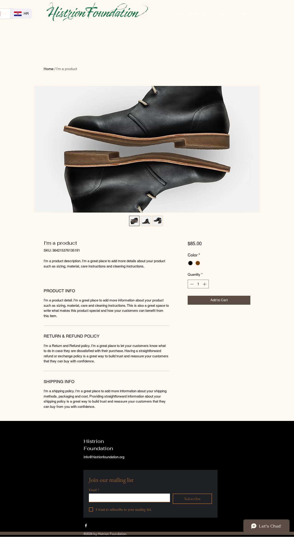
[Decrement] (191, 284)
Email (94, 490)
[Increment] (205, 284)
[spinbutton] (198, 284)
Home (49, 69)
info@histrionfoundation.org (104, 457)
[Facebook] (86, 525)
